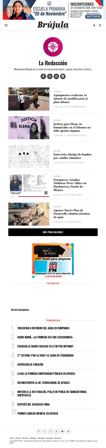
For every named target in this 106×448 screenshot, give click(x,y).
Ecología (33, 438)
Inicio (12, 438)
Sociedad (41, 438)
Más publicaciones (53, 232)
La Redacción (58, 106)
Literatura (49, 438)
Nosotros (58, 438)
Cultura (18, 438)
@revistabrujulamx (20, 309)
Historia (25, 438)
